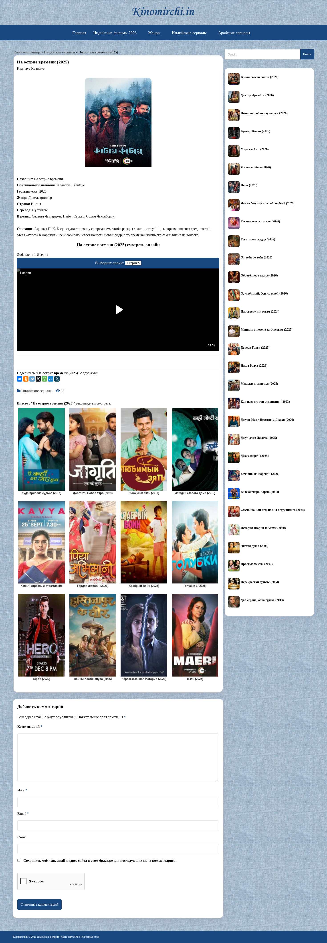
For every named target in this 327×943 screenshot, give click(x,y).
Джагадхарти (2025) (255, 455)
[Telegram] (32, 379)
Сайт (21, 837)
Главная (79, 32)
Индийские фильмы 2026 (115, 32)
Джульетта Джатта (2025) (259, 437)
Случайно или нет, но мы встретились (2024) (273, 510)
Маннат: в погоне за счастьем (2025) (267, 329)
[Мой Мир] (50, 379)
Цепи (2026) (249, 185)
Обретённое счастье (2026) (259, 275)
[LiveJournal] (57, 379)
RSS (77, 936)
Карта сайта (67, 936)
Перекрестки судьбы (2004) (260, 582)
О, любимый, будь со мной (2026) (264, 293)
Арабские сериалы (234, 32)
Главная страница (27, 52)
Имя (22, 790)
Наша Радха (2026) (254, 365)
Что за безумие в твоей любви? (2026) (268, 203)
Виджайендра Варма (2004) (260, 492)
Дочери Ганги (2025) (255, 347)
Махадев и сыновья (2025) (259, 383)
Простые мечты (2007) (257, 564)
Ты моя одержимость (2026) (260, 221)
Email (23, 813)
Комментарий (29, 726)
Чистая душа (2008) (254, 546)
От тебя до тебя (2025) (256, 257)
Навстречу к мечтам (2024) (260, 311)
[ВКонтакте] (19, 379)
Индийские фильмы (48, 936)
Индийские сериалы (189, 32)
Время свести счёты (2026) (260, 77)
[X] (38, 379)
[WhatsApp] (44, 379)
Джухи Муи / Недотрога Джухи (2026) (267, 419)
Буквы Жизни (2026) (255, 131)
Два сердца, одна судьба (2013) (262, 600)
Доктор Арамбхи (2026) (257, 95)
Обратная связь (90, 936)
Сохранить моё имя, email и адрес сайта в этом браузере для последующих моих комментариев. (99, 860)
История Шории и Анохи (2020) (263, 528)
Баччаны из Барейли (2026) (260, 474)
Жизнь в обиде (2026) (256, 167)
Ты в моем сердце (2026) (258, 239)
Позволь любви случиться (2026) (264, 113)
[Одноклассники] (25, 379)
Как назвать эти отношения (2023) (265, 401)
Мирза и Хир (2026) (255, 149)
